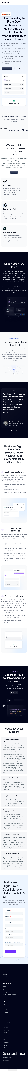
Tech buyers (5, 992)
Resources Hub (6, 1022)
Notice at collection (4, 1070)
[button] (25, 2)
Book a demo (6, 1042)
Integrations (5, 977)
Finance (4, 986)
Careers (4, 1007)
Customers (5, 1027)
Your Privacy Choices (12, 1070)
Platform (5, 974)
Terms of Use (6, 1012)
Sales (4, 989)
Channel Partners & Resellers (9, 994)
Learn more (14, 692)
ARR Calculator (6, 1032)
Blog (4, 1024)
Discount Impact (6, 1030)
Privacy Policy (6, 1009)
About (4, 1004)
